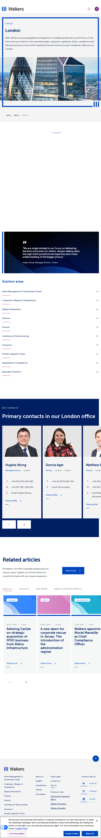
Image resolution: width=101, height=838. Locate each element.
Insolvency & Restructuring (15, 336)
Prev (9, 524)
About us (39, 777)
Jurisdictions (41, 785)
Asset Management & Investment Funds (22, 291)
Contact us (55, 781)
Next (24, 524)
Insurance (7, 345)
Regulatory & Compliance (14, 363)
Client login (55, 777)
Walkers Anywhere (58, 804)
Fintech (6, 327)
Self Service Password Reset (60, 798)
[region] (50, 827)
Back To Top (96, 758)
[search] (97, 9)
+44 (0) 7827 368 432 (22, 487)
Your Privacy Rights (17, 834)
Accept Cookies (71, 834)
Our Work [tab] (41, 589)
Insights (39, 781)
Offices (16, 115)
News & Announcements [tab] (68, 589)
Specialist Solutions (11, 372)
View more (71, 570)
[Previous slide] (10, 682)
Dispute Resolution (11, 309)
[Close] (97, 821)
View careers (62, 753)
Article (45, 600)
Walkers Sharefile (58, 808)
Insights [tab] (24, 589)
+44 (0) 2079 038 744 (63, 481)
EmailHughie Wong (21, 493)
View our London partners (61, 178)
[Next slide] (26, 682)
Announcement (82, 600)
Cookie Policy (21, 828)
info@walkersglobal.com (63, 174)
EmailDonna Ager (61, 487)
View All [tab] (7, 589)
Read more (12, 663)
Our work (12, 600)
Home (8, 115)
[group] (20, 634)
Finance (6, 318)
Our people (40, 794)
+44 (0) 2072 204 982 (22, 481)
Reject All (90, 834)
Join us (54, 785)
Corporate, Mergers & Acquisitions (19, 300)
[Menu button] (88, 8)
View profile (11, 500)
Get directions (57, 166)
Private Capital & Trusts (13, 354)
